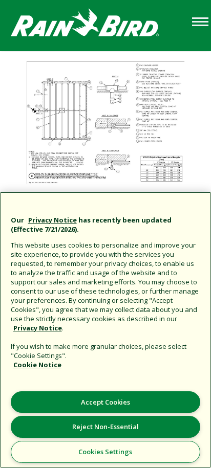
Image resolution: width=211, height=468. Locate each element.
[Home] (94, 25)
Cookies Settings (105, 451)
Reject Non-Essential (105, 426)
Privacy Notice (52, 220)
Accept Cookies (105, 402)
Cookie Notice (37, 364)
